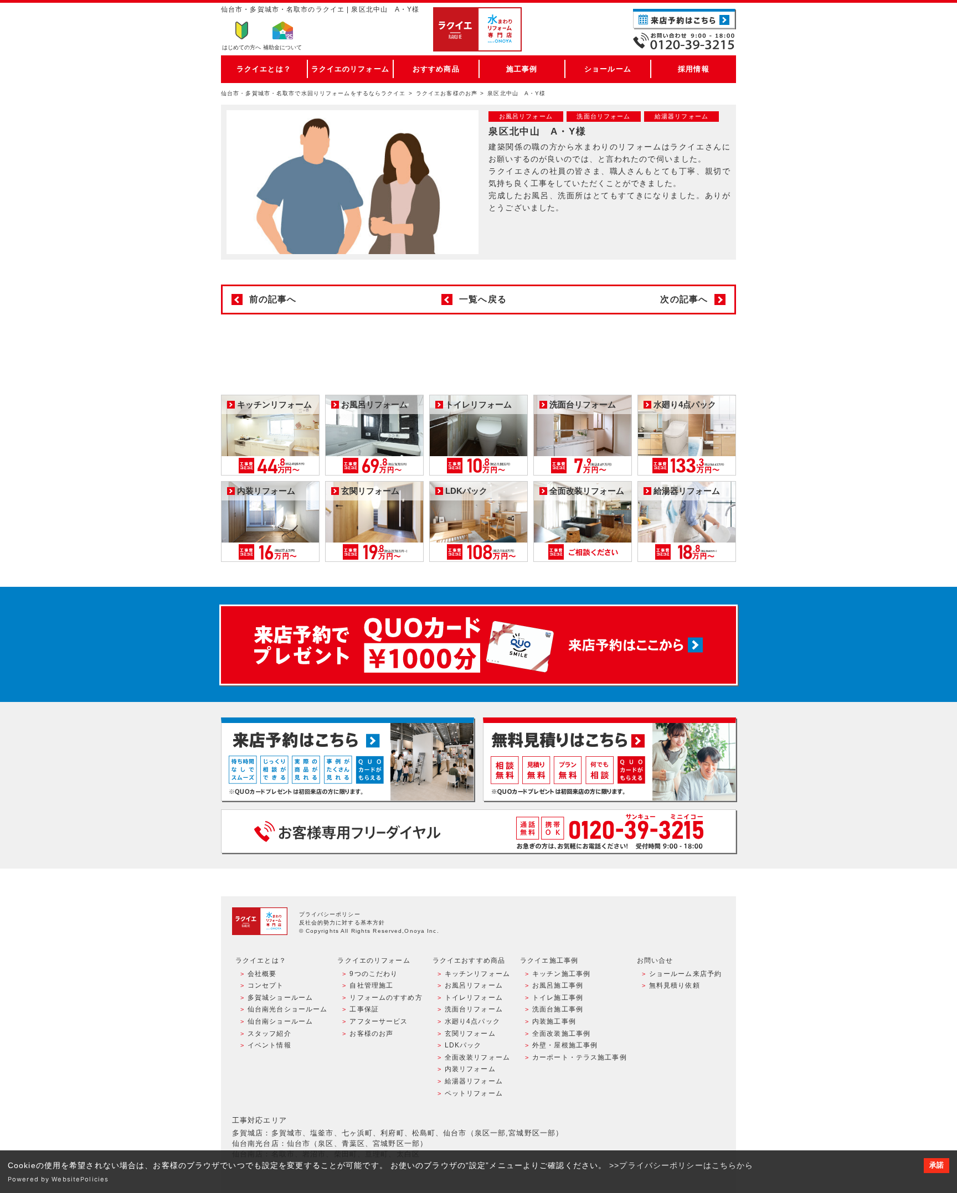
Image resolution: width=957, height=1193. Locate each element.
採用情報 (693, 69)
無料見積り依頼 (674, 985)
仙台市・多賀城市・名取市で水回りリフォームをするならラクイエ (313, 93)
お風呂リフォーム (474, 985)
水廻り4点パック (472, 1021)
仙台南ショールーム (280, 1021)
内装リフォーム (470, 1069)
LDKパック (463, 1045)
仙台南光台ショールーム (287, 1009)
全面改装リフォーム (477, 1057)
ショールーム (607, 69)
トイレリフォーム (474, 997)
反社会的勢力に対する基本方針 (342, 923)
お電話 (684, 41)
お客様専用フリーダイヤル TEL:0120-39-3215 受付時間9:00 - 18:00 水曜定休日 (478, 831)
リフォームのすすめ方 (385, 997)
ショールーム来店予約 (685, 974)
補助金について (282, 47)
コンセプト (266, 985)
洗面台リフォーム (474, 1009)
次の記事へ (684, 299)
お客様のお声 (371, 1033)
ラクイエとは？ (263, 69)
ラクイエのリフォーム (350, 69)
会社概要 (262, 974)
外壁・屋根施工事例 (565, 1045)
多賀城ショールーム (280, 997)
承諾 (936, 1165)
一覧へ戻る (483, 299)
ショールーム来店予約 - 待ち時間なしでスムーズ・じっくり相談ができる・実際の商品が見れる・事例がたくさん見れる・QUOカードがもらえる (347, 759)
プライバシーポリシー (330, 914)
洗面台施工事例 (557, 1009)
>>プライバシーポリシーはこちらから (681, 1165)
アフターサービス (378, 1021)
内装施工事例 (554, 1021)
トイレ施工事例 (557, 997)
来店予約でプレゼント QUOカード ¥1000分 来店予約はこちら (478, 645)
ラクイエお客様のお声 (446, 93)
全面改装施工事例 (561, 1033)
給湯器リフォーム (474, 1081)
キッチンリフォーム (477, 974)
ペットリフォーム (474, 1093)
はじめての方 (241, 47)
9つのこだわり (373, 974)
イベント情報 (269, 1045)
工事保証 (363, 1009)
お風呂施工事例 (557, 985)
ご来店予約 (684, 19)
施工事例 (521, 69)
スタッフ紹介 (269, 1033)
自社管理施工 (371, 985)
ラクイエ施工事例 (549, 960)
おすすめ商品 (436, 69)
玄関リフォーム (470, 1033)
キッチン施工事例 (561, 974)
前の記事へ (273, 299)
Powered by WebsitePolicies (58, 1179)
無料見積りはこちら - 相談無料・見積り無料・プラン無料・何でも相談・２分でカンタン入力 (609, 759)
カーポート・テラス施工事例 (579, 1057)
